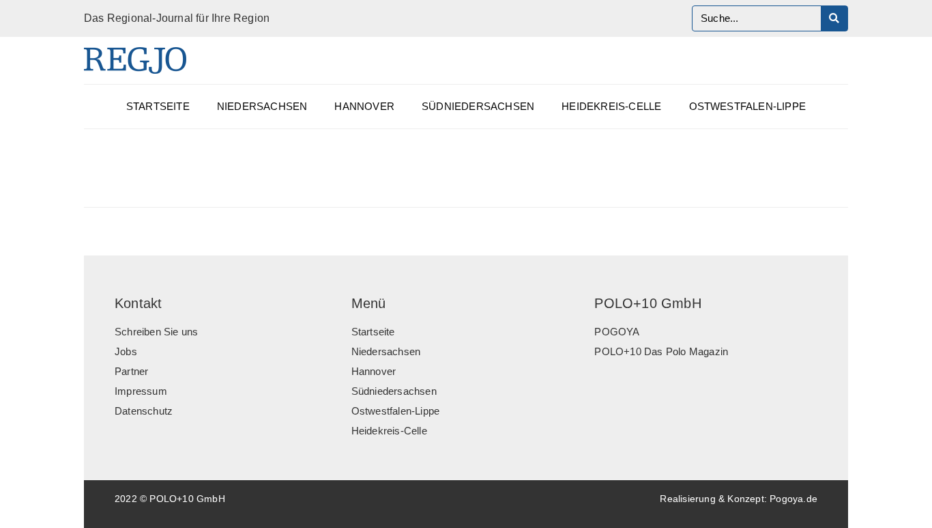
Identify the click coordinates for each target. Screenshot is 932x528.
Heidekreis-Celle (611, 106)
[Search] (834, 18)
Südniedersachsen (478, 106)
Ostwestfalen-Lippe (747, 106)
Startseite (158, 106)
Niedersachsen (262, 106)
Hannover (364, 106)
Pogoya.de (793, 498)
